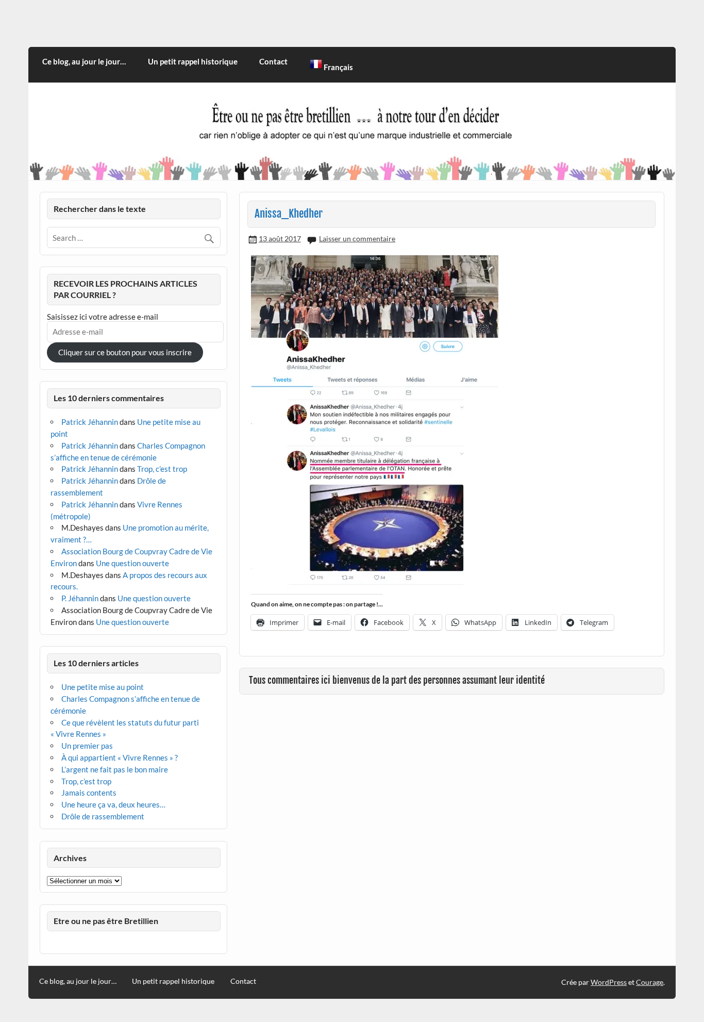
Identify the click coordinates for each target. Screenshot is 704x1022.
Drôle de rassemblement (102, 816)
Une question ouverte (132, 563)
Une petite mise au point (102, 686)
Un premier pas (87, 745)
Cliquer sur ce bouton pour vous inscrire (125, 352)
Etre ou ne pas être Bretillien (106, 921)
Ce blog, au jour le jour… (84, 61)
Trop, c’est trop (162, 468)
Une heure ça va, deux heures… (113, 804)
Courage (649, 982)
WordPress (609, 982)
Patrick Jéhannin (89, 421)
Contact (273, 61)
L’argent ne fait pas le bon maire (114, 769)
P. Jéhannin (79, 598)
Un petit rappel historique (193, 61)
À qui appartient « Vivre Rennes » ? (119, 757)
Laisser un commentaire (357, 238)
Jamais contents (88, 792)
